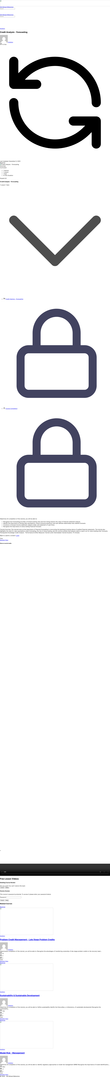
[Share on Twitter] (55, 736)
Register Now (4, 540)
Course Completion (11, 408)
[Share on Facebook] (55, 655)
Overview (3, 166)
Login (17, 535)
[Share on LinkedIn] (55, 847)
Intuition (2, 28)
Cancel (2, 887)
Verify (7, 900)
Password (3, 897)
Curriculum (3, 167)
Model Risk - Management (12, 1053)
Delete (7, 887)
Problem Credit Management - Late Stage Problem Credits (27, 939)
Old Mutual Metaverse (6, 7)
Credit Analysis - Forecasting (14, 299)
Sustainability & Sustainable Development (20, 995)
